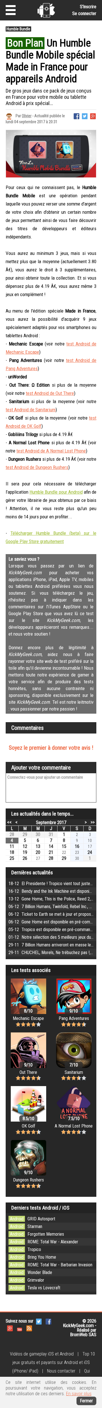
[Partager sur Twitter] (84, 115)
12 (25, 846)
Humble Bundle (18, 29)
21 (51, 852)
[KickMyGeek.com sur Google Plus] (10, 1328)
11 (12, 846)
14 (51, 846)
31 (51, 834)
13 (38, 846)
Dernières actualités (32, 872)
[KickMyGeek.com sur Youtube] (19, 1328)
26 (25, 858)
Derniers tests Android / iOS (40, 1208)
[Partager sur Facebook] (76, 115)
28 (12, 834)
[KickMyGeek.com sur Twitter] (38, 1321)
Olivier (26, 116)
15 (64, 846)
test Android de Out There (50, 393)
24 (90, 852)
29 (25, 834)
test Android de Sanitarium (31, 409)
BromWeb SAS (83, 1334)
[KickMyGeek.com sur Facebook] (48, 1321)
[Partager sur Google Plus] (93, 115)
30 (38, 834)
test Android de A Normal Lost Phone (51, 451)
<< (9, 822)
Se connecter (84, 13)
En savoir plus (79, 1393)
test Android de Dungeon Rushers (37, 467)
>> (93, 822)
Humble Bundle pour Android (56, 492)
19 (25, 852)
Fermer (86, 1400)
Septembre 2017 (51, 822)
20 (38, 852)
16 (77, 846)
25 (12, 858)
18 (12, 852)
